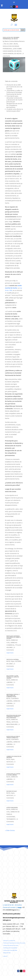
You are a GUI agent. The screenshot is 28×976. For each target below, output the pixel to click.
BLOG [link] (16, 44)
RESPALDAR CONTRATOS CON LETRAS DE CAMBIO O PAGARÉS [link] (13, 637)
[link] (2, 5)
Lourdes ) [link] (16, 907)
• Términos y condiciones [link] (9, 940)
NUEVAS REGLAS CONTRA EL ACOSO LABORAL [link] (13, 774)
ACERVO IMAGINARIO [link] (12, 807)
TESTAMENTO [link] (11, 819)
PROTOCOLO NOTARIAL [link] (12, 659)
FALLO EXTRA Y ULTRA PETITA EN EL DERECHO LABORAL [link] (12, 677)
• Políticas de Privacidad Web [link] (10, 950)
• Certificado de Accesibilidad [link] (10, 948)
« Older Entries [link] (10, 830)
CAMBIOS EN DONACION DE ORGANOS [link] (13, 757)
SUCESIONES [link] (10, 817)
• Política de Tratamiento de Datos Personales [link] (14, 943)
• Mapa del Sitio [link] (7, 952)
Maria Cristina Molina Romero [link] (15, 41)
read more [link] (9, 653)
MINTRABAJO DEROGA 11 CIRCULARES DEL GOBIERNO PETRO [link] (13, 696)
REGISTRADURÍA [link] (11, 724)
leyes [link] (12, 661)
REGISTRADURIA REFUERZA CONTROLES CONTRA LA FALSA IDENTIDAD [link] (13, 716)
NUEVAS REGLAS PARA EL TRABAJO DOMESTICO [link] (13, 737)
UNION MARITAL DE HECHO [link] (12, 53)
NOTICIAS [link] (15, 722)
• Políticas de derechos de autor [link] (10, 945)
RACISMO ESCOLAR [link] (11, 791)
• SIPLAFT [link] (5, 956)
